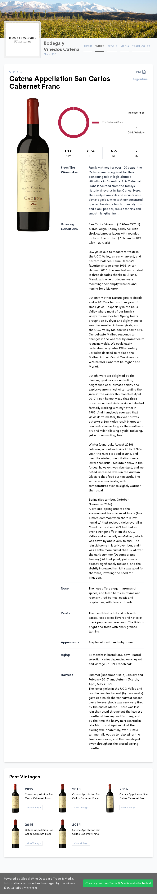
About (87, 46)
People (112, 46)
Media (124, 46)
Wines (99, 46)
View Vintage (34, 807)
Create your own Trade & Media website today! (118, 883)
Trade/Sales (141, 46)
